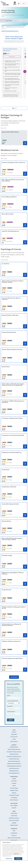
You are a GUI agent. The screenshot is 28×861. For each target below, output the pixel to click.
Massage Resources (14, 754)
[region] (14, 850)
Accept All (18, 858)
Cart (18, 3)
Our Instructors (14, 736)
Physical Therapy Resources (14, 749)
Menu (14, 4)
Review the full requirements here (10, 31)
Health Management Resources (14, 766)
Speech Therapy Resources (14, 761)
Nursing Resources (14, 747)
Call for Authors (14, 741)
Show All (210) (14, 677)
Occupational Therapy (14, 795)
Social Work (14, 781)
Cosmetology (14, 797)
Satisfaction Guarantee (14, 818)
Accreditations (14, 833)
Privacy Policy (14, 813)
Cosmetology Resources (14, 773)
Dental (14, 785)
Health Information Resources (14, 763)
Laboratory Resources (14, 768)
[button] (24, 72)
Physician (14, 792)
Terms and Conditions (14, 820)
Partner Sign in (14, 840)
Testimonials (14, 734)
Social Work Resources (14, 758)
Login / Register (14, 805)
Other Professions (14, 800)
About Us (14, 732)
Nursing (14, 778)
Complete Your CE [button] (17, 20)
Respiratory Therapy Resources (14, 756)
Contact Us (14, 835)
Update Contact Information (14, 837)
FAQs (14, 830)
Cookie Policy (14, 815)
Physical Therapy (14, 788)
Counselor (14, 783)
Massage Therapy (14, 790)
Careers (14, 739)
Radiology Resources (14, 770)
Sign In (23, 3)
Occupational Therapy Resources (14, 751)
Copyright (14, 822)
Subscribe (14, 807)
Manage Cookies (14, 825)
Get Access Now (12, 56)
